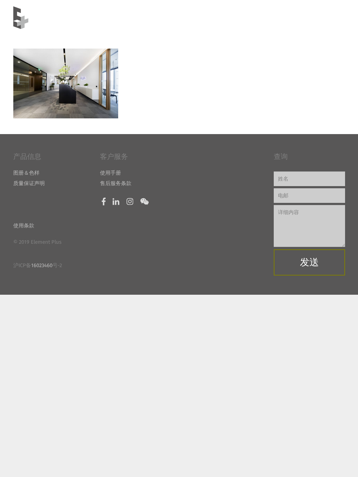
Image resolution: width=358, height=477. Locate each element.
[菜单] (327, 18)
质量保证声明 (29, 183)
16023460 (41, 265)
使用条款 (23, 225)
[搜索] (342, 17)
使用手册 (110, 173)
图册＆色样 (26, 173)
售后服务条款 (115, 183)
